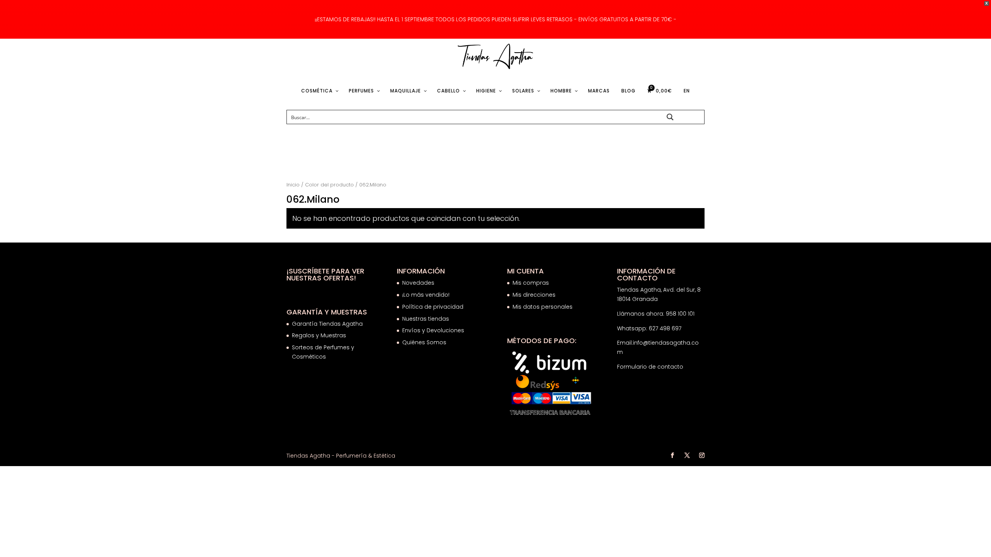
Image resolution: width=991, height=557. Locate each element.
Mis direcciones (534, 295)
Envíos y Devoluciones (434, 330)
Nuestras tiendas (426, 319)
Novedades (418, 283)
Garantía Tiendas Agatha (327, 324)
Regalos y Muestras (319, 335)
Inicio (293, 184)
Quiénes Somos (424, 342)
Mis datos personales (543, 307)
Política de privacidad (432, 307)
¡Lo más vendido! (425, 295)
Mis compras (531, 283)
